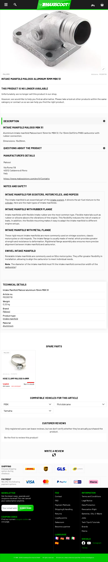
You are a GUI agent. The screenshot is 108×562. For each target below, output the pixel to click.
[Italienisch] (73, 538)
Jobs (84, 518)
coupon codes (22, 519)
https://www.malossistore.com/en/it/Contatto (27, 178)
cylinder (9, 202)
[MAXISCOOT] (54, 4)
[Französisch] (56, 538)
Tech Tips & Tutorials (91, 522)
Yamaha (8, 410)
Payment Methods (62, 505)
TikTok (84, 548)
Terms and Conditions (91, 496)
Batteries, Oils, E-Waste (92, 513)
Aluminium (8, 325)
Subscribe (26, 508)
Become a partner (62, 526)
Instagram (97, 543)
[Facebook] (83, 543)
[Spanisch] (56, 543)
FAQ (56, 500)
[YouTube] (89, 543)
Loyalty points (61, 518)
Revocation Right (89, 509)
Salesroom (59, 522)
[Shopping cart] (102, 4)
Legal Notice (87, 500)
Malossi (6, 74)
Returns (58, 513)
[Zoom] (103, 69)
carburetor (10, 267)
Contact (58, 496)
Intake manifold (10, 318)
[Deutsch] (62, 538)
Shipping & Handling (63, 509)
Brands (85, 526)
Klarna (84, 531)
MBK (6, 404)
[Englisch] (67, 538)
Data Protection (88, 505)
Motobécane (64, 404)
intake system (57, 199)
